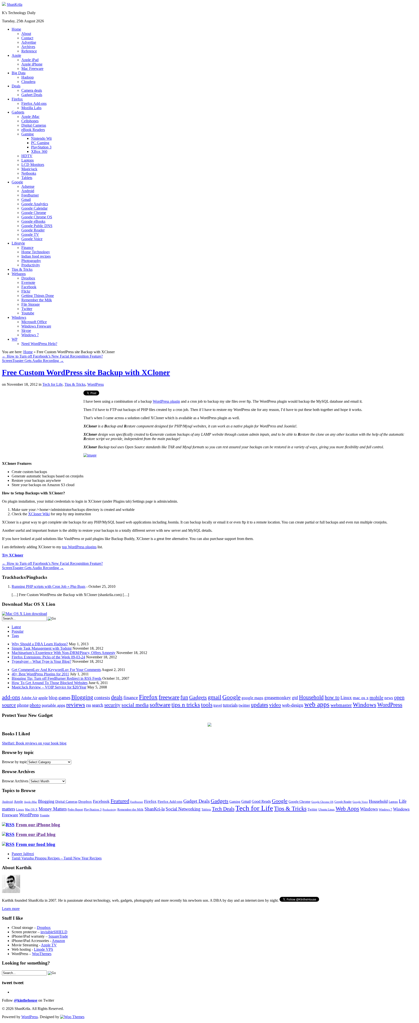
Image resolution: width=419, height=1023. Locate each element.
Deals (16, 86)
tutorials (230, 705)
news (388, 698)
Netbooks (28, 173)
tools (206, 705)
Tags (15, 636)
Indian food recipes (36, 256)
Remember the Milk (36, 300)
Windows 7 (30, 335)
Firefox (17, 99)
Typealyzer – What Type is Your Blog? (41, 661)
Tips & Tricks (22, 269)
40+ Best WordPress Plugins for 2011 (40, 674)
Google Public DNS (36, 226)
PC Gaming (40, 143)
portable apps (53, 705)
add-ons (11, 697)
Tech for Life (52, 384)
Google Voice (31, 239)
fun (184, 697)
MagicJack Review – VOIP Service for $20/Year (49, 687)
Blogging (82, 697)
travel (217, 705)
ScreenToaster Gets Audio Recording (33, 361)
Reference (29, 51)
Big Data (18, 73)
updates (259, 705)
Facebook (28, 287)
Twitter (26, 309)
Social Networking (183, 808)
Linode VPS (43, 949)
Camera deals (31, 90)
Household (311, 697)
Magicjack (29, 169)
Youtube (27, 313)
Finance (27, 248)
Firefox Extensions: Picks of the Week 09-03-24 (48, 657)
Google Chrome (33, 213)
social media (135, 705)
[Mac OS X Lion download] (24, 614)
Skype (26, 330)
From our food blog (35, 844)
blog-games (59, 697)
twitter (244, 705)
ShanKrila (14, 4)
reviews (75, 704)
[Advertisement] (42, 424)
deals (116, 697)
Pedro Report (75, 809)
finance (130, 697)
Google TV (30, 234)
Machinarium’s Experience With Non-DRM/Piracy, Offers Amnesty (63, 653)
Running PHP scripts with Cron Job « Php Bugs (48, 586)
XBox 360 (39, 151)
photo (35, 705)
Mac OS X (31, 809)
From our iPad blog (36, 834)
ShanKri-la (155, 808)
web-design (292, 705)
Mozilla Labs (31, 108)
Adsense (27, 186)
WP (14, 339)
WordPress (95, 384)
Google (17, 182)
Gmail (26, 199)
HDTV (26, 156)
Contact (27, 38)
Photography (31, 261)
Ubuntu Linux (326, 809)
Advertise (28, 42)
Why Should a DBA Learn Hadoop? (40, 644)
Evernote (28, 282)
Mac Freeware (32, 68)
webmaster (341, 705)
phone (23, 705)
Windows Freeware (36, 326)
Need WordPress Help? (39, 344)
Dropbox (28, 278)
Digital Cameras (33, 125)
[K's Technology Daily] (4, 4)
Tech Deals (223, 809)
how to (332, 697)
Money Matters (53, 808)
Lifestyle (18, 243)
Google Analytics (34, 204)
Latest (16, 627)
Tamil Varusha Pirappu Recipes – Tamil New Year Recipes (57, 858)
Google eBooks (33, 221)
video (275, 705)
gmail (214, 697)
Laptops (27, 160)
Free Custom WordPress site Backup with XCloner (86, 372)
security (112, 705)
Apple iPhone (31, 64)
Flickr (25, 291)
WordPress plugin (166, 401)
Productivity (30, 265)
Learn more (11, 909)
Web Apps (347, 808)
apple (43, 697)
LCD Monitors (32, 165)
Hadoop (27, 77)
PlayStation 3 (41, 147)
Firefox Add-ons (34, 103)
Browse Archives (15, 781)
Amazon (58, 941)
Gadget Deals (31, 95)
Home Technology (35, 252)
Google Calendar (34, 208)
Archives (28, 47)
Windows (19, 317)
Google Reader (33, 230)
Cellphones (30, 121)
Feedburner (30, 195)
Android (27, 191)
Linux (346, 697)
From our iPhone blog (38, 824)
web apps (317, 704)
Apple (16, 55)
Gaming (27, 134)
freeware (169, 697)
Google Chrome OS (36, 217)
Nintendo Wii (41, 138)
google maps (252, 698)
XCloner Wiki (39, 514)
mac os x (361, 697)
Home (16, 29)
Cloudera (28, 82)
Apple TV (49, 945)
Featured (120, 801)
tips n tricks (185, 704)
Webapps (19, 274)
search (97, 705)
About (26, 34)
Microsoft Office (34, 322)
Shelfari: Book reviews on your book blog (34, 743)
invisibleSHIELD (53, 932)
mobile (376, 697)
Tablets (26, 178)
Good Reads (261, 801)
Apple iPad (30, 60)
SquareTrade (58, 936)
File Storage (30, 304)
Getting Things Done (37, 296)
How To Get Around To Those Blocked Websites (50, 683)
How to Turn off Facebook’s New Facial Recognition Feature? (52, 356)
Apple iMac (30, 117)
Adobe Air (29, 698)
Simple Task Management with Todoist (42, 648)
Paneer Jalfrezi (23, 854)
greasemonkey (277, 697)
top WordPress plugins (79, 547)
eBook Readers (33, 130)
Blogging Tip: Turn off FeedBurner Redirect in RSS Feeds (56, 678)
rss (88, 705)
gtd (295, 697)
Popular (18, 631)
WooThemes (41, 954)
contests (102, 697)
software (160, 704)
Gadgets (18, 112)
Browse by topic (14, 762)
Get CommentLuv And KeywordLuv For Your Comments (56, 670)
